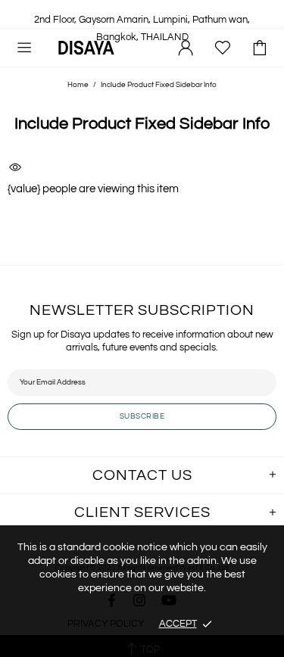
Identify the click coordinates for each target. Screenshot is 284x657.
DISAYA (86, 47)
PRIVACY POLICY (105, 623)
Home (78, 85)
